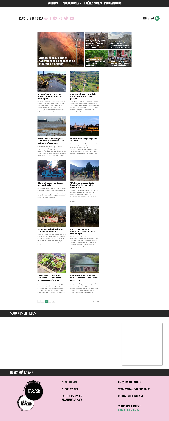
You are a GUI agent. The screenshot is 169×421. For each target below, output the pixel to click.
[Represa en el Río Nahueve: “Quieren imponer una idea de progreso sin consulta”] (84, 263)
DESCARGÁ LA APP (21, 372)
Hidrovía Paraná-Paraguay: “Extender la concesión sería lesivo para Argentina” (50, 140)
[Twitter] (66, 18)
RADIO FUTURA (31, 19)
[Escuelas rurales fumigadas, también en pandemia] (51, 216)
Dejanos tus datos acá (128, 410)
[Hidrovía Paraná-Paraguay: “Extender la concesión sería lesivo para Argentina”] (51, 126)
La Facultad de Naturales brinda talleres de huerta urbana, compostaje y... (49, 277)
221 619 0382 (70, 382)
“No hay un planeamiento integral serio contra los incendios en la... (82, 185)
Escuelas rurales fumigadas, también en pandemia (50, 230)
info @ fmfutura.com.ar (129, 382)
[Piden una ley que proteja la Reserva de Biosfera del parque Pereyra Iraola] (84, 81)
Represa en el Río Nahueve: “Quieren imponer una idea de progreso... (84, 277)
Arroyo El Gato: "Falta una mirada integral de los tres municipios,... (49, 96)
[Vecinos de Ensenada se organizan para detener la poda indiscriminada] (120, 58)
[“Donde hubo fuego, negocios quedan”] (84, 126)
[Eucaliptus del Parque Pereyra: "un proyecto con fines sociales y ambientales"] (96, 58)
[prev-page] (38, 301)
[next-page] (53, 301)
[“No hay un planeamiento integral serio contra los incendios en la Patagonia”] (84, 170)
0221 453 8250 (71, 389)
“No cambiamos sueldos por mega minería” (50, 184)
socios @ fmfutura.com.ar (130, 396)
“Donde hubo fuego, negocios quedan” (83, 139)
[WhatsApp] (46, 18)
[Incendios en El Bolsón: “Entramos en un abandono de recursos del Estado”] (60, 52)
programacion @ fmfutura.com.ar (134, 389)
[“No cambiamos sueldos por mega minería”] (51, 170)
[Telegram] (55, 18)
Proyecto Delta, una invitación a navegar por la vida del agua (82, 231)
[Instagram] (60, 18)
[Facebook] (50, 18)
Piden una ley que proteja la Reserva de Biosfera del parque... (83, 96)
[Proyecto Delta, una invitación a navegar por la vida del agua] (84, 216)
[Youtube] (72, 18)
